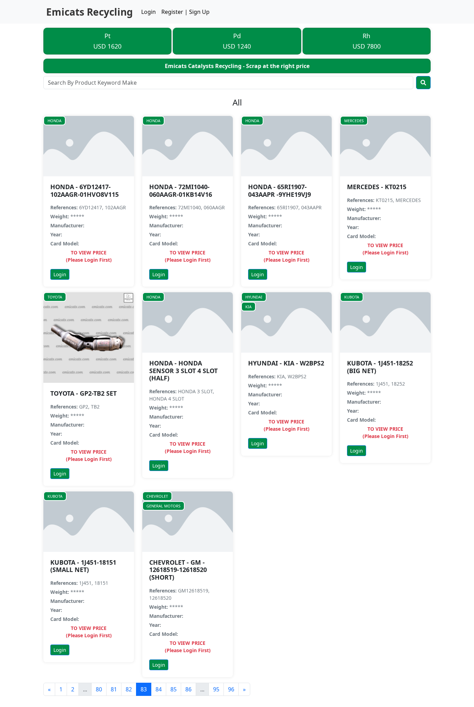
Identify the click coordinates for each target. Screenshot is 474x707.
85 (173, 689)
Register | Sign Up (185, 12)
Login (148, 12)
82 (129, 689)
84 (158, 689)
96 (231, 689)
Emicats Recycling (89, 11)
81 (114, 689)
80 (99, 689)
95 (216, 689)
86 (188, 689)
